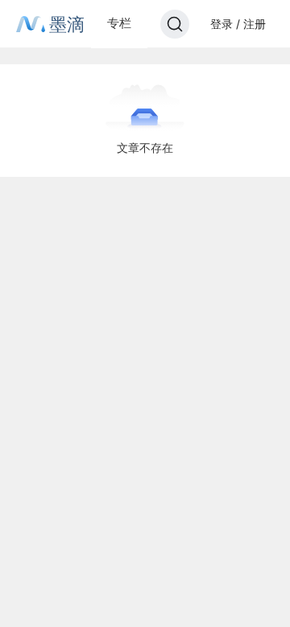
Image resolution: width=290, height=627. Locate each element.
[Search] (174, 24)
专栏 (119, 23)
